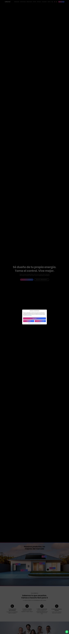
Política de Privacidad (37, 323)
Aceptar (34, 318)
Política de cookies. (29, 315)
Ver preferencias (40, 321)
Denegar (29, 321)
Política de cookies (31, 323)
